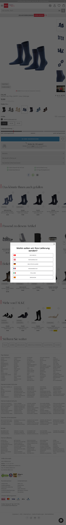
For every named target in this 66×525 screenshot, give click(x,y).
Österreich (33, 259)
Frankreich (33, 268)
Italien (33, 273)
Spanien (33, 277)
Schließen (54, 244)
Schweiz (33, 255)
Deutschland (33, 264)
